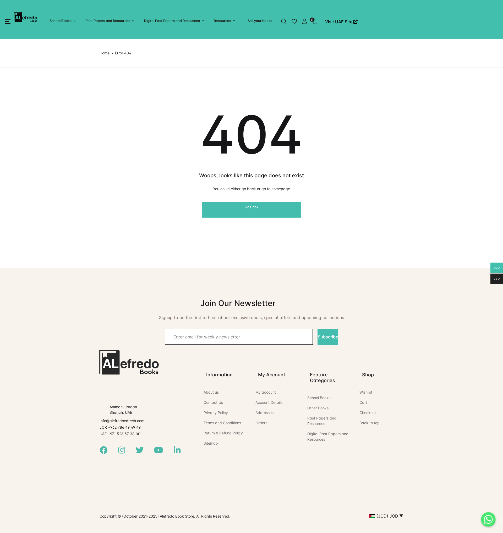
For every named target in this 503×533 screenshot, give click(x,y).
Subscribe (328, 336)
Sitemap (211, 443)
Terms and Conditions (222, 423)
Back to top (369, 423)
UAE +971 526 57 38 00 (120, 434)
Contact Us (213, 402)
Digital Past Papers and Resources (172, 21)
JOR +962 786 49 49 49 (120, 427)
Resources (222, 21)
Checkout (367, 412)
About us (211, 392)
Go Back (251, 207)
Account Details (268, 402)
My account (265, 392)
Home (105, 53)
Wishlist (365, 392)
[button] (7, 21)
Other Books (318, 408)
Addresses (264, 412)
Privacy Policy (216, 412)
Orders (261, 423)
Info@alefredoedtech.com (122, 420)
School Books (61, 21)
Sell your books (260, 21)
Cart (363, 402)
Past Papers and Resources (107, 21)
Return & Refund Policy (223, 433)
